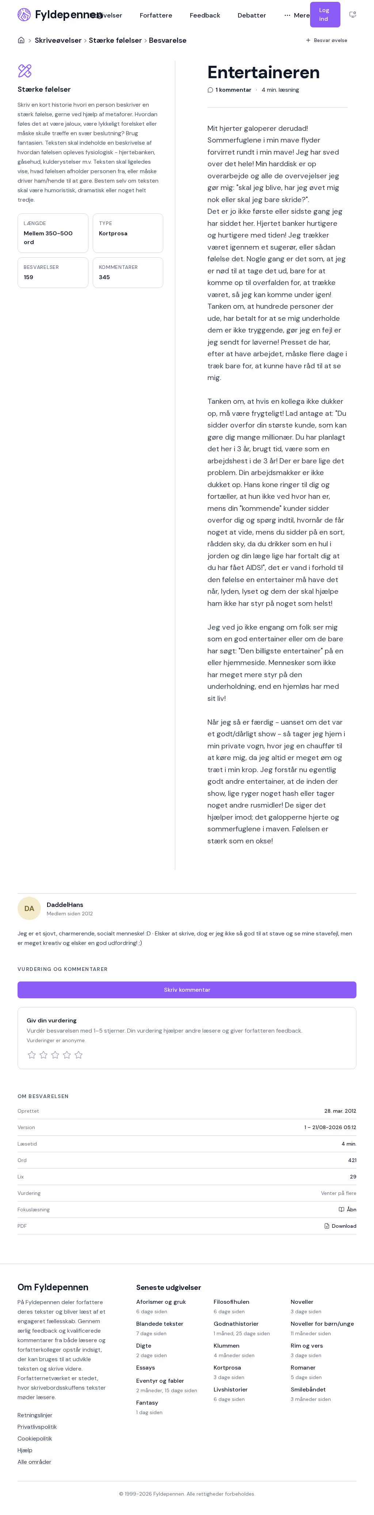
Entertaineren (263, 72)
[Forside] (21, 40)
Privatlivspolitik (37, 1427)
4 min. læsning (280, 90)
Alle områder (34, 1462)
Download (344, 1226)
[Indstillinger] (352, 14)
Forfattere (156, 15)
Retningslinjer (35, 1415)
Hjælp (25, 1450)
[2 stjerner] (43, 1055)
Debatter (252, 15)
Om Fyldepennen (53, 1287)
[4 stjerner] (67, 1055)
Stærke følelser (115, 40)
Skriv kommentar (187, 990)
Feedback (205, 15)
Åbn (351, 1209)
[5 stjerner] (78, 1055)
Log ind (324, 14)
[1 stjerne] (32, 1055)
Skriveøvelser (58, 40)
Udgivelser (105, 15)
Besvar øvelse (330, 40)
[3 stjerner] (55, 1055)
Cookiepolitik (35, 1438)
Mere (302, 15)
